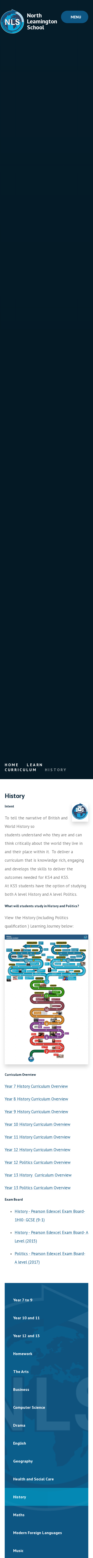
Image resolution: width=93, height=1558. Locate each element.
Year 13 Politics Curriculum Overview (38, 1187)
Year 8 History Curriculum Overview (36, 1099)
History (56, 769)
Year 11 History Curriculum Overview (37, 1137)
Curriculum (21, 769)
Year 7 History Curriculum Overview (36, 1086)
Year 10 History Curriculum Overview (37, 1124)
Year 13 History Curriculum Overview (38, 1175)
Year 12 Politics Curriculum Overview (38, 1162)
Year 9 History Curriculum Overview (36, 1111)
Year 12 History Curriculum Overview (37, 1149)
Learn (35, 764)
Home (12, 764)
